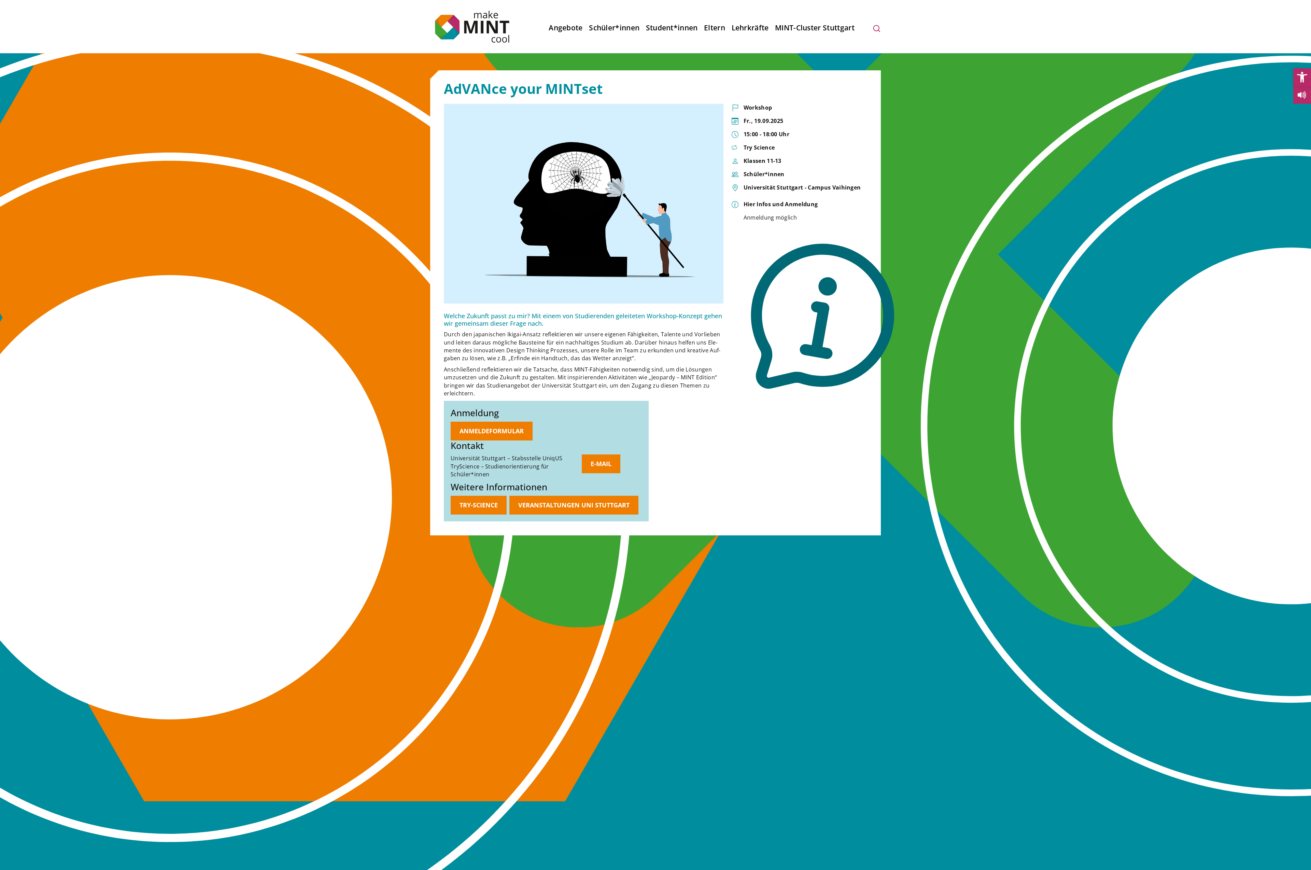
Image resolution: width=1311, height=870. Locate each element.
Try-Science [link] (479, 505)
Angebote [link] (565, 28)
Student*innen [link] (672, 28)
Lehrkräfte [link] (750, 28)
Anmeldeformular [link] (492, 431)
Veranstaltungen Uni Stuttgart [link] (574, 505)
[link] (1302, 77)
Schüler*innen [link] (614, 28)
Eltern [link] (714, 28)
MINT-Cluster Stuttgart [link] (815, 28)
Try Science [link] (759, 147)
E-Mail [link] (601, 464)
